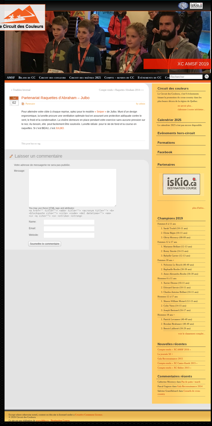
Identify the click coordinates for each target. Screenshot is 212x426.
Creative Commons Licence (88, 414)
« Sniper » (100, 111)
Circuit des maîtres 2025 (85, 77)
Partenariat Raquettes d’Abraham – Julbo (55, 98)
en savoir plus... (185, 105)
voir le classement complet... (191, 333)
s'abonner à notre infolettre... (191, 109)
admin (142, 103)
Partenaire (30, 103)
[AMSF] (183, 8)
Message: (19, 170)
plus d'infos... (198, 208)
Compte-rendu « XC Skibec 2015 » (174, 367)
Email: (32, 228)
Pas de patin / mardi (190, 382)
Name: (32, 221)
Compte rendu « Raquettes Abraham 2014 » (120, 90)
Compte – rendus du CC (119, 77)
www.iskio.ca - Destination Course (53, 420)
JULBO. (60, 128)
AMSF (11, 77)
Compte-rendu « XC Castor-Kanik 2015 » (178, 363)
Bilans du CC (27, 77)
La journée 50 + (165, 354)
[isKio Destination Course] (196, 8)
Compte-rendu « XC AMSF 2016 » (174, 349)
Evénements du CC (149, 77)
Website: (34, 234)
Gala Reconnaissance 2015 (170, 358)
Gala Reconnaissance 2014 (190, 386)
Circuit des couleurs (52, 77)
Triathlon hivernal (21, 90)
